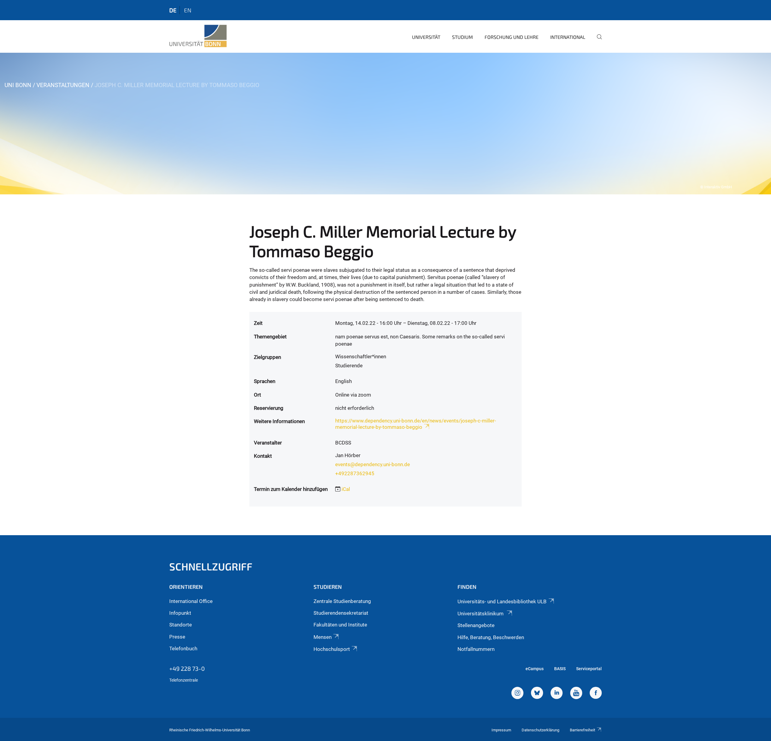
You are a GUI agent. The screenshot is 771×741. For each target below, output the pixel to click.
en (187, 10)
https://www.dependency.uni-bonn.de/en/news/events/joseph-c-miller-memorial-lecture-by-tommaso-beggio (415, 424)
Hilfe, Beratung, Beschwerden (490, 637)
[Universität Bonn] (198, 36)
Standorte (180, 625)
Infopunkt (180, 613)
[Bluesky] (537, 693)
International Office (191, 601)
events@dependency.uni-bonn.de (372, 464)
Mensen (323, 637)
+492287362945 (354, 473)
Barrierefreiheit (582, 730)
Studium (462, 37)
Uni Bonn (18, 85)
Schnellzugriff (210, 566)
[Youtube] (576, 693)
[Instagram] (517, 693)
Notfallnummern (476, 649)
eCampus (535, 668)
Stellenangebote (476, 625)
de (172, 10)
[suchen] (597, 41)
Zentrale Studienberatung (342, 601)
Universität (426, 37)
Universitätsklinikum (481, 614)
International (567, 37)
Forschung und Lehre (511, 37)
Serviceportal (589, 668)
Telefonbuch (183, 648)
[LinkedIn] (557, 693)
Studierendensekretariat (341, 613)
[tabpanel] (385, 123)
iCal (346, 489)
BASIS (560, 668)
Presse (177, 637)
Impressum (501, 730)
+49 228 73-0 (187, 668)
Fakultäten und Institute (340, 625)
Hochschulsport (332, 649)
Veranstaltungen (62, 85)
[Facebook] (596, 693)
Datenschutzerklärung (540, 730)
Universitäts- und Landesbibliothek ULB (502, 601)
